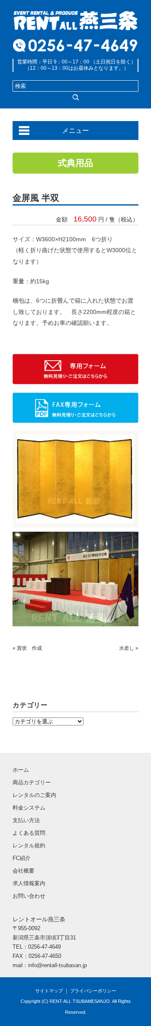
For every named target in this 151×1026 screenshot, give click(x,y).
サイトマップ (49, 990)
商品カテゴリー (32, 782)
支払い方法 (26, 820)
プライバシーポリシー (93, 990)
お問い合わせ (29, 896)
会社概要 (23, 871)
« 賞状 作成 (27, 648)
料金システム (29, 807)
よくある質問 (29, 833)
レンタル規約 (29, 845)
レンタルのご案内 (34, 795)
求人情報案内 (29, 883)
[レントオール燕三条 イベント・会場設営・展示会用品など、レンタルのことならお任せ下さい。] (75, 15)
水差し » (128, 648)
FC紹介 (22, 858)
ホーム (21, 770)
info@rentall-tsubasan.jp (57, 965)
